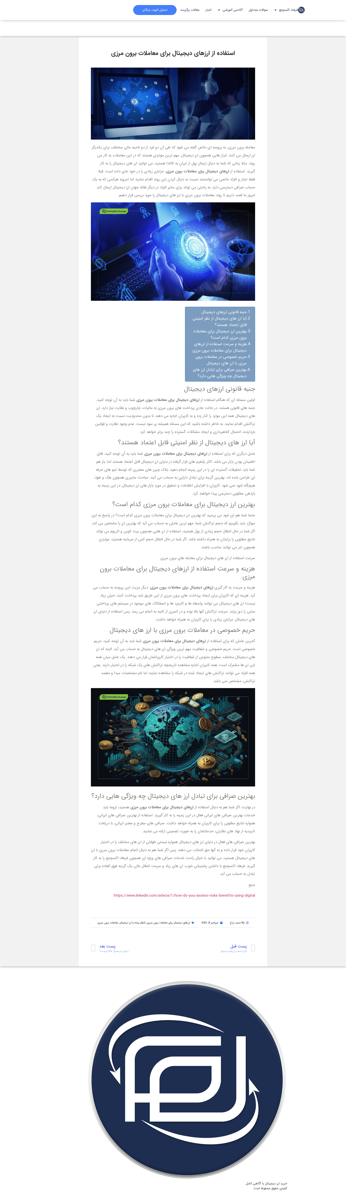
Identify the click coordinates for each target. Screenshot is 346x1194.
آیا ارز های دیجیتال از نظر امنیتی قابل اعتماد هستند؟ (220, 321)
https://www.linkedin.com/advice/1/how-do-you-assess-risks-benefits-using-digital (184, 896)
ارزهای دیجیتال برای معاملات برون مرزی (168, 923)
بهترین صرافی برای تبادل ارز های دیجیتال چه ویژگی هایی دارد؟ (220, 373)
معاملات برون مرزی (108, 923)
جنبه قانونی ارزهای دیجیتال (224, 312)
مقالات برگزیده (190, 9)
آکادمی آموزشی (233, 9)
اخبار (208, 9)
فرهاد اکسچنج (288, 9)
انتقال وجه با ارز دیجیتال (133, 923)
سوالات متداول (258, 9)
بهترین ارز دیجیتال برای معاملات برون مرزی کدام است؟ (220, 334)
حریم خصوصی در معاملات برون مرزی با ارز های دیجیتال (221, 360)
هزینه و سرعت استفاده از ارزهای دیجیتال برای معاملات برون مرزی (219, 347)
